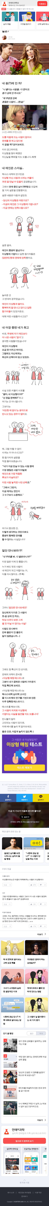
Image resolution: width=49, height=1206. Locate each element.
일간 (31, 1033)
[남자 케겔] (10, 13)
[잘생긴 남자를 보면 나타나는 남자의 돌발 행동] (12, 838)
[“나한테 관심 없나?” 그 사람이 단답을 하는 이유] (33, 838)
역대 (41, 1033)
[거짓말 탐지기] (27, 13)
